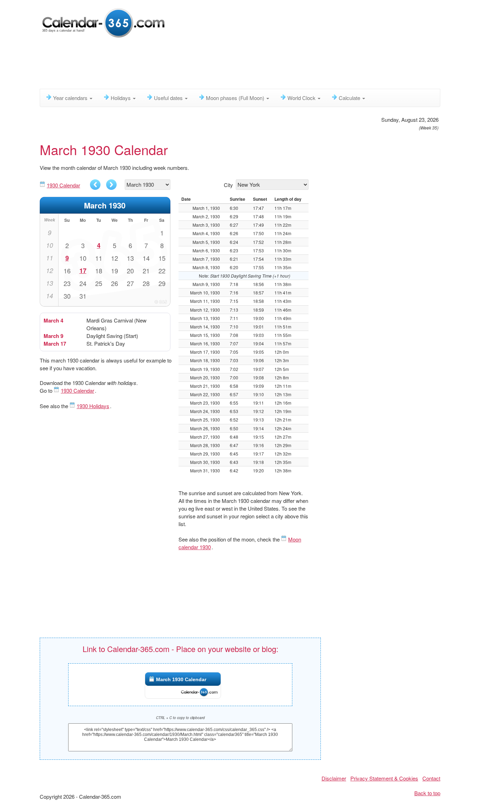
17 (82, 270)
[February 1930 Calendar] (95, 184)
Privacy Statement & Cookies (384, 778)
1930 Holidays (93, 406)
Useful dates (169, 97)
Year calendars (71, 97)
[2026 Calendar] (104, 22)
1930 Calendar (63, 185)
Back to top (427, 793)
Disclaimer (334, 778)
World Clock (302, 97)
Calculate (350, 97)
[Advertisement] (210, 65)
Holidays (121, 97)
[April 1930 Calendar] (111, 184)
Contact (431, 778)
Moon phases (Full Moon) (236, 97)
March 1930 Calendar (181, 679)
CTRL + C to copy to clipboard (180, 717)
